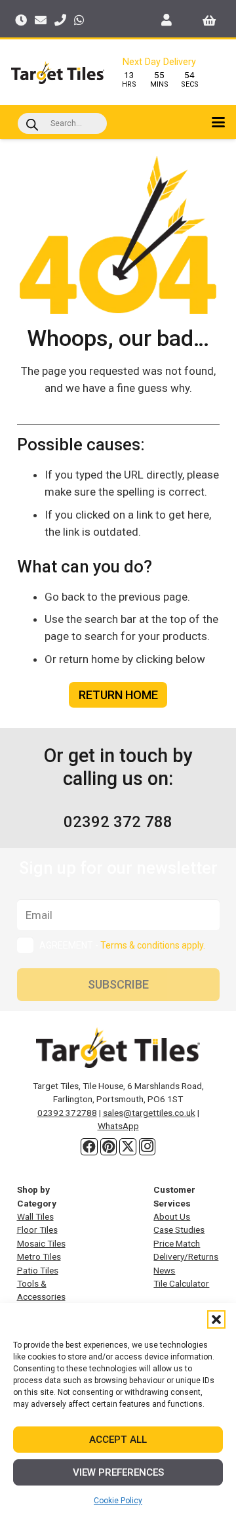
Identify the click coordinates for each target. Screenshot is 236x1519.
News (164, 1270)
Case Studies (179, 1229)
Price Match (176, 1243)
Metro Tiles (39, 1256)
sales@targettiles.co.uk (149, 1112)
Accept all (118, 1439)
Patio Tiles (37, 1270)
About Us (171, 1216)
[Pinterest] (108, 1146)
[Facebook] (89, 1146)
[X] (127, 1146)
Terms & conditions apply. (152, 945)
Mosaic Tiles (41, 1243)
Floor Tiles (37, 1229)
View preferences (118, 1472)
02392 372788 (67, 1112)
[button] (216, 1319)
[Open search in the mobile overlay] (62, 123)
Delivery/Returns (185, 1256)
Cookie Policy (118, 1500)
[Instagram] (147, 1146)
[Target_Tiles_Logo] (57, 72)
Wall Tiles (35, 1216)
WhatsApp (118, 1126)
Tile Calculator (181, 1283)
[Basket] (209, 19)
